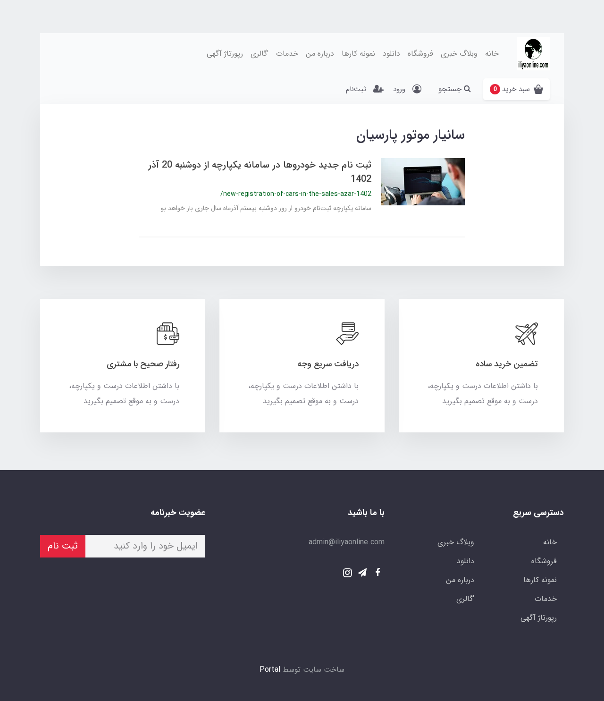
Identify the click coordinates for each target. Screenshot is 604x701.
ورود (399, 89)
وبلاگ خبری (459, 53)
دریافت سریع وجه (328, 364)
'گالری (259, 53)
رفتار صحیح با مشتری (143, 364)
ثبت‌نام (356, 89)
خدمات (287, 53)
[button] (516, 89)
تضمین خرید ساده (507, 364)
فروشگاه (420, 53)
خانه (492, 53)
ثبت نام (63, 546)
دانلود (391, 53)
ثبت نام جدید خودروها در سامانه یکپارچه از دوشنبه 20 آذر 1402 (259, 172)
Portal (270, 670)
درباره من (320, 53)
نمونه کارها (358, 53)
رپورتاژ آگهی (225, 53)
